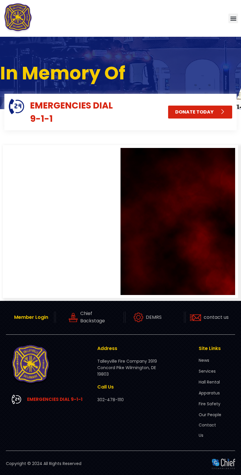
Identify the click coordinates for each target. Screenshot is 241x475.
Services (207, 371)
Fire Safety (209, 404)
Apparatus (209, 393)
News (204, 360)
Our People (210, 415)
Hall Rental (209, 382)
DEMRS (154, 317)
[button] (233, 18)
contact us (216, 317)
